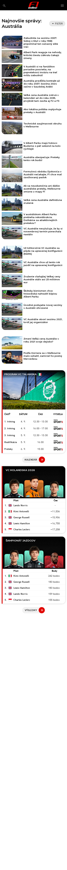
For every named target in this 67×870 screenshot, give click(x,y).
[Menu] (62, 5)
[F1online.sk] (33, 5)
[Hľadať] (4, 5)
